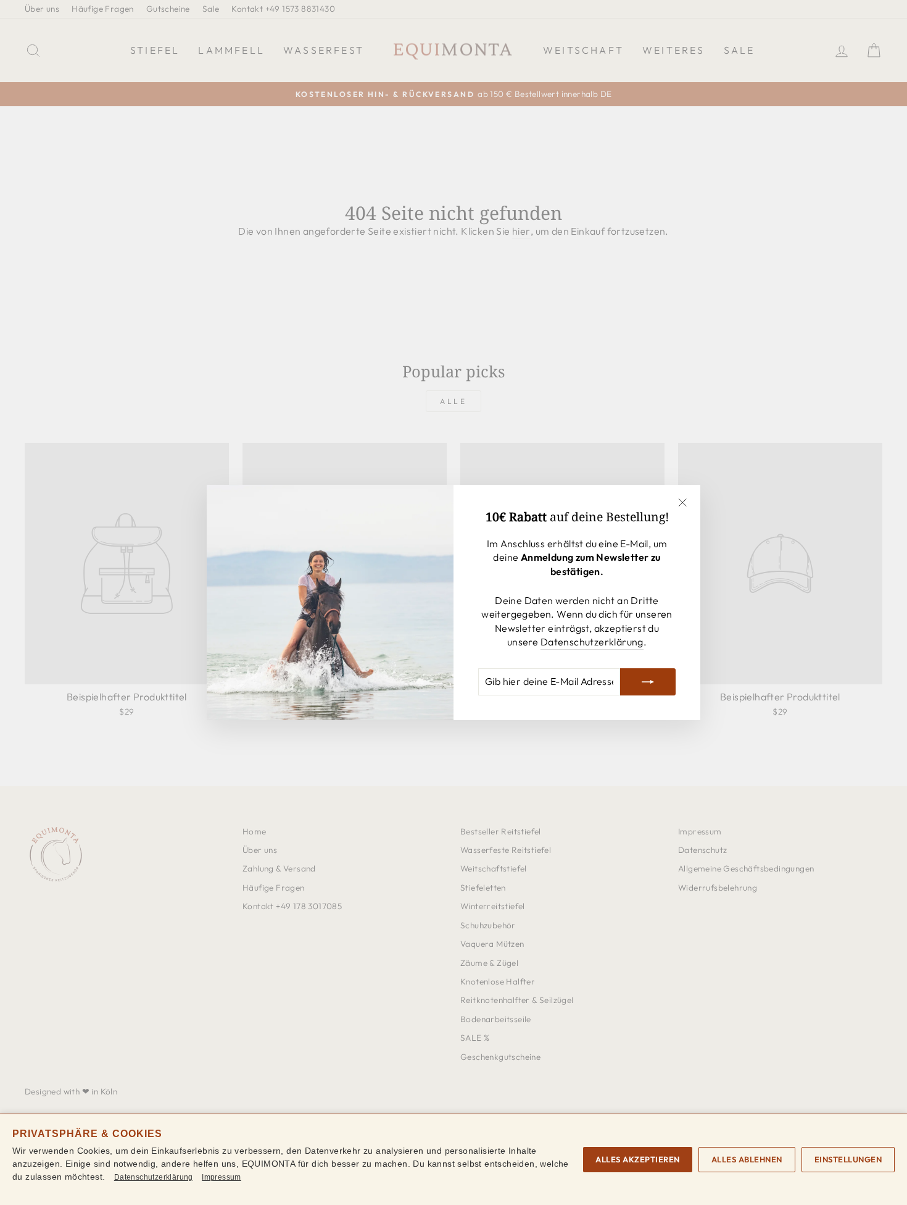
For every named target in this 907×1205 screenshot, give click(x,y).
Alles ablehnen (746, 1159)
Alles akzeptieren (637, 1159)
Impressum (221, 1177)
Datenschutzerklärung (592, 642)
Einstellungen (848, 1159)
